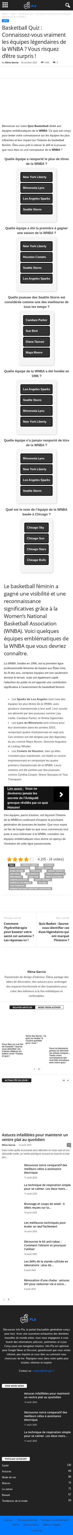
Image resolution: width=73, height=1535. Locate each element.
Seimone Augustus (19, 880)
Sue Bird (43, 882)
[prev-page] (34, 1069)
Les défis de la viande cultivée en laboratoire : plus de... (46, 1263)
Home (4, 13)
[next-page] (39, 1069)
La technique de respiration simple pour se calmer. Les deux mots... (47, 1187)
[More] (42, 72)
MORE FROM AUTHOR (49, 1007)
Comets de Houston (19, 868)
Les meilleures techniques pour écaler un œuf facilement (45, 1224)
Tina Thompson (17, 885)
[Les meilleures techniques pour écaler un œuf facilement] (11, 1229)
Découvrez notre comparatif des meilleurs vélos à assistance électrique (45, 1168)
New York (33, 877)
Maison (6, 1483)
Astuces (6, 1471)
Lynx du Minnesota (55, 874)
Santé (5, 1465)
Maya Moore (16, 877)
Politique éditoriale (27, 1519)
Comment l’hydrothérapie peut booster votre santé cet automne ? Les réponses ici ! (19, 932)
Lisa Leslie (14, 874)
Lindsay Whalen (55, 871)
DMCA (16, 1524)
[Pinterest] (24, 72)
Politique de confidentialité (55, 1519)
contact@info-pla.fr (43, 1370)
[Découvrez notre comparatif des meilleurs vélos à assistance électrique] (11, 1175)
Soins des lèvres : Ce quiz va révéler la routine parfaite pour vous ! (36, 1039)
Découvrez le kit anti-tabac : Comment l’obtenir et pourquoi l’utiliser (45, 1245)
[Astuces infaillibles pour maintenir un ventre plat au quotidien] (36, 1108)
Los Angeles (32, 874)
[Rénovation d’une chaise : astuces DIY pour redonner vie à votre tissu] (11, 1288)
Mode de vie (9, 1477)
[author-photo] (36, 958)
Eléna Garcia (11, 62)
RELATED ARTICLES (22, 1007)
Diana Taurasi (16, 871)
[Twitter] (15, 72)
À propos (8, 1519)
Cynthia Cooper (44, 868)
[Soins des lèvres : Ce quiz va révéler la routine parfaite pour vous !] (36, 1023)
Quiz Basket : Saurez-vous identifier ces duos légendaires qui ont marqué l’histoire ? (54, 932)
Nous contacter (31, 1524)
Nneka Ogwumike (54, 877)
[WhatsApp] (33, 72)
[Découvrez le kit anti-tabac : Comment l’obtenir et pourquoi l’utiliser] (11, 1250)
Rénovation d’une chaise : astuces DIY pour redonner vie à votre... (46, 1282)
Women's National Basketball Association (30, 888)
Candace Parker (29, 865)
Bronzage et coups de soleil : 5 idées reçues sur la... (44, 1205)
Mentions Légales (52, 1524)
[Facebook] (6, 72)
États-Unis (35, 871)
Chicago (49, 865)
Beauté (6, 1495)
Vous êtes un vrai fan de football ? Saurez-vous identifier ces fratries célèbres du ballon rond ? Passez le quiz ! (12, 1050)
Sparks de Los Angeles (20, 882)
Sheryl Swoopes (43, 880)
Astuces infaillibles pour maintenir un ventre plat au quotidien (35, 1137)
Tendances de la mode (14, 1500)
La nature (7, 1489)
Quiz (13, 13)
